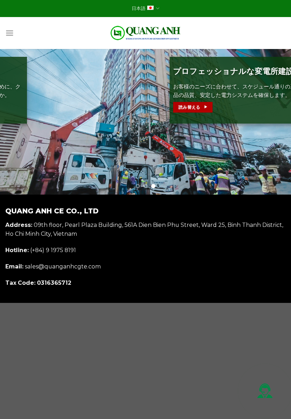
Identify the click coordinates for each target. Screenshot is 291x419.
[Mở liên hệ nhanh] (265, 391)
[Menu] (9, 33)
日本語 (139, 8)
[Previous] (15, 121)
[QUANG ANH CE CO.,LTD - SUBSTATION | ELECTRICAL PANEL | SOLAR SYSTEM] (145, 33)
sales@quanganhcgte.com (63, 266)
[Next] (276, 121)
